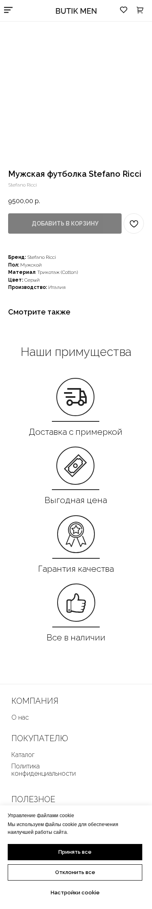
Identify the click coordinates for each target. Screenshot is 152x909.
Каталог (22, 755)
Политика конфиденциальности (43, 769)
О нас (20, 717)
